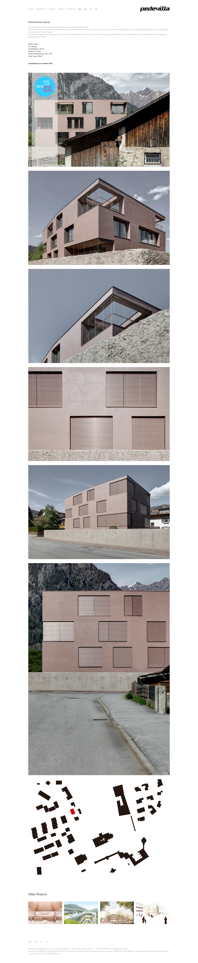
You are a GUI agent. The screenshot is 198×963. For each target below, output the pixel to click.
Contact (72, 9)
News (31, 9)
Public (51, 9)
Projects (41, 9)
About (61, 9)
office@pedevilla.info (120, 949)
